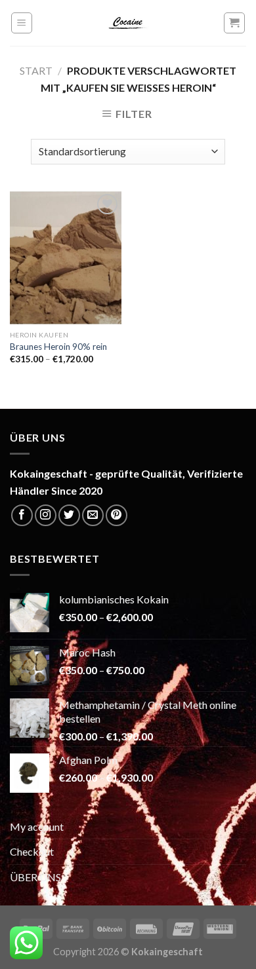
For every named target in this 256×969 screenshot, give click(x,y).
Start (36, 70)
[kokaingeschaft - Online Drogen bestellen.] (128, 23)
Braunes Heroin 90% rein (58, 346)
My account (37, 826)
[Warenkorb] (234, 22)
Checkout (32, 851)
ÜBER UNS (35, 877)
